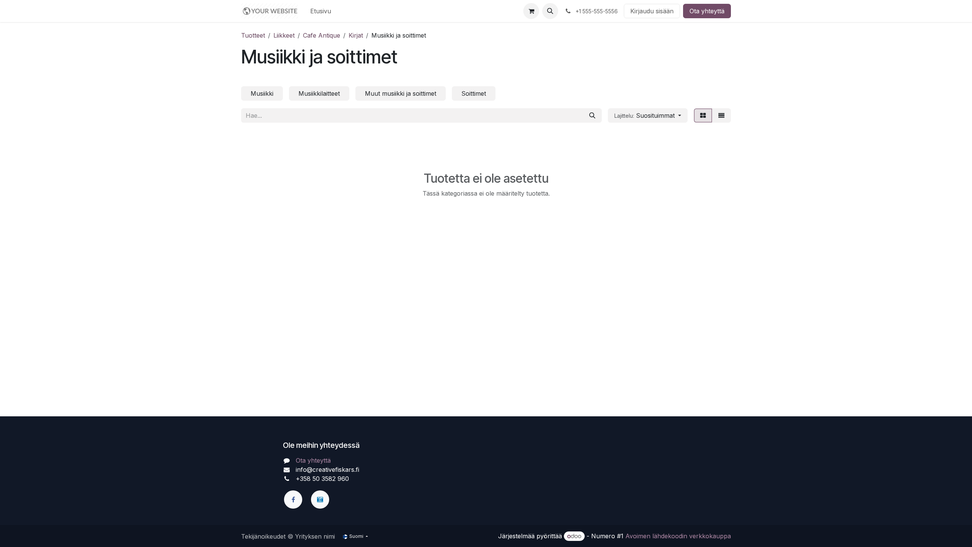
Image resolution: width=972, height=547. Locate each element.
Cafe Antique (321, 35)
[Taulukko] (703, 115)
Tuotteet (253, 35)
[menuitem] (320, 11)
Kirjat (356, 35)
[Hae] (592, 115)
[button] (550, 11)
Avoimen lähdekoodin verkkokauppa (678, 536)
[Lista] (721, 115)
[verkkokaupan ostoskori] (531, 11)
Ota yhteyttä (707, 11)
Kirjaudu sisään (652, 11)
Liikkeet (284, 35)
